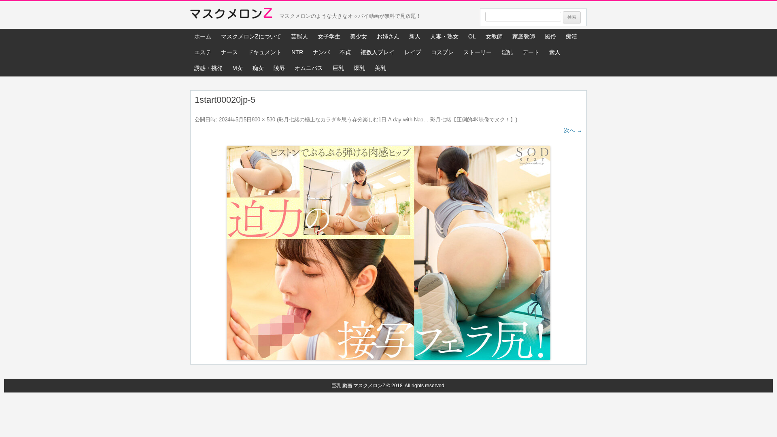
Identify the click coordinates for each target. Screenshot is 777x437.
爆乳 (359, 68)
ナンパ (321, 52)
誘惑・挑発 (208, 68)
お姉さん (388, 36)
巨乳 (338, 68)
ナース (229, 52)
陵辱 (279, 68)
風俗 (550, 36)
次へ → (573, 130)
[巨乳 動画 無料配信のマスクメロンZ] (231, 15)
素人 (554, 52)
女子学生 (329, 36)
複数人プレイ (378, 52)
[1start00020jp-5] (388, 253)
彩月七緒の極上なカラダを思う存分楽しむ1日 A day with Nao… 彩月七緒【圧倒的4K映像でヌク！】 (397, 120)
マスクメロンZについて (251, 36)
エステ (202, 52)
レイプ (412, 52)
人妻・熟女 (444, 36)
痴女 (258, 68)
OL (472, 36)
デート (530, 52)
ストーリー (477, 52)
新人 (414, 36)
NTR (297, 52)
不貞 (345, 52)
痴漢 (571, 36)
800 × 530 (263, 120)
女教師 (494, 36)
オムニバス (309, 68)
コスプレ (442, 52)
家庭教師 (523, 36)
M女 (237, 68)
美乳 (380, 68)
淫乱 (507, 52)
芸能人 (299, 36)
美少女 (358, 36)
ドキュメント (265, 52)
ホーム (202, 36)
